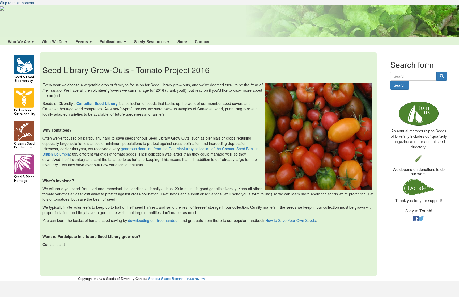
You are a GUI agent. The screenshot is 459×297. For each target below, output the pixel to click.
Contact (202, 41)
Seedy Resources (150, 41)
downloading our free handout (153, 220)
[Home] (2, 8)
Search (400, 85)
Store (182, 41)
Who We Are (19, 41)
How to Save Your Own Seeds (290, 220)
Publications (112, 41)
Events (82, 41)
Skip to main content (17, 2)
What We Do (53, 41)
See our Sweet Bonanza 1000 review (176, 278)
